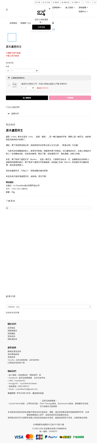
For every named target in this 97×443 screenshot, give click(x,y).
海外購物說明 (13, 354)
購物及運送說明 (14, 351)
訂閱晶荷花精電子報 (16, 362)
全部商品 (13, 23)
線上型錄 (69, 7)
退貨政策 (11, 357)
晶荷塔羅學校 (34, 360)
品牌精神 (56, 7)
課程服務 (83, 7)
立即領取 (41, 27)
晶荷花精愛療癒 (22, 360)
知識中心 (83, 11)
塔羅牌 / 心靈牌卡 (27, 23)
